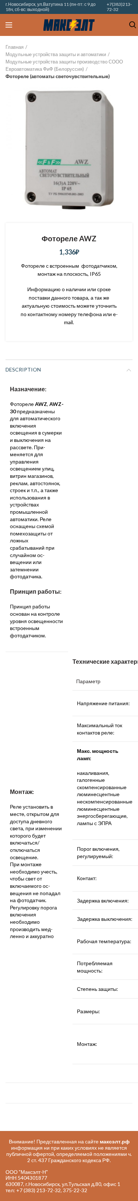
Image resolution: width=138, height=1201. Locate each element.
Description (23, 369)
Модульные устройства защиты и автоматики (56, 54)
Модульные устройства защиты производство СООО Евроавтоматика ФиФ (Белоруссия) (64, 65)
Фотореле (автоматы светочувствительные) (58, 76)
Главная (15, 47)
